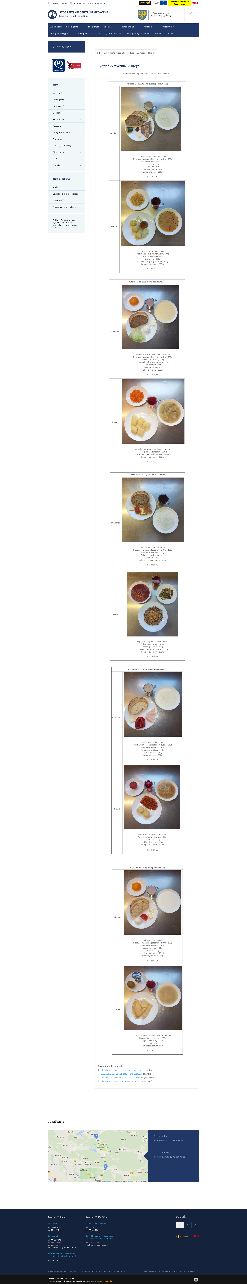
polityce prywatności (105, 1281)
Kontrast (184, 1236)
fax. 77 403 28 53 (54, 1245)
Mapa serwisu (150, 1271)
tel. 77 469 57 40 (54, 1227)
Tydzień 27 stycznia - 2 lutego (142, 52)
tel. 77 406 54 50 (92, 1227)
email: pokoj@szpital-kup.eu (97, 1245)
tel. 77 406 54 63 (92, 1242)
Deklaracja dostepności (189, 1271)
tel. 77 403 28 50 (54, 1240)
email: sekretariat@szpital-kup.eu (62, 1247)
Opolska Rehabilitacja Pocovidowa (179, 2)
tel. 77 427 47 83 (54, 1242)
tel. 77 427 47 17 (54, 1260)
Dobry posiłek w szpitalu (114, 52)
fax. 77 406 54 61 (92, 1230)
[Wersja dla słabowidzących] (145, 3)
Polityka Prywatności (168, 1271)
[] (191, 14)
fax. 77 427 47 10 (54, 1230)
